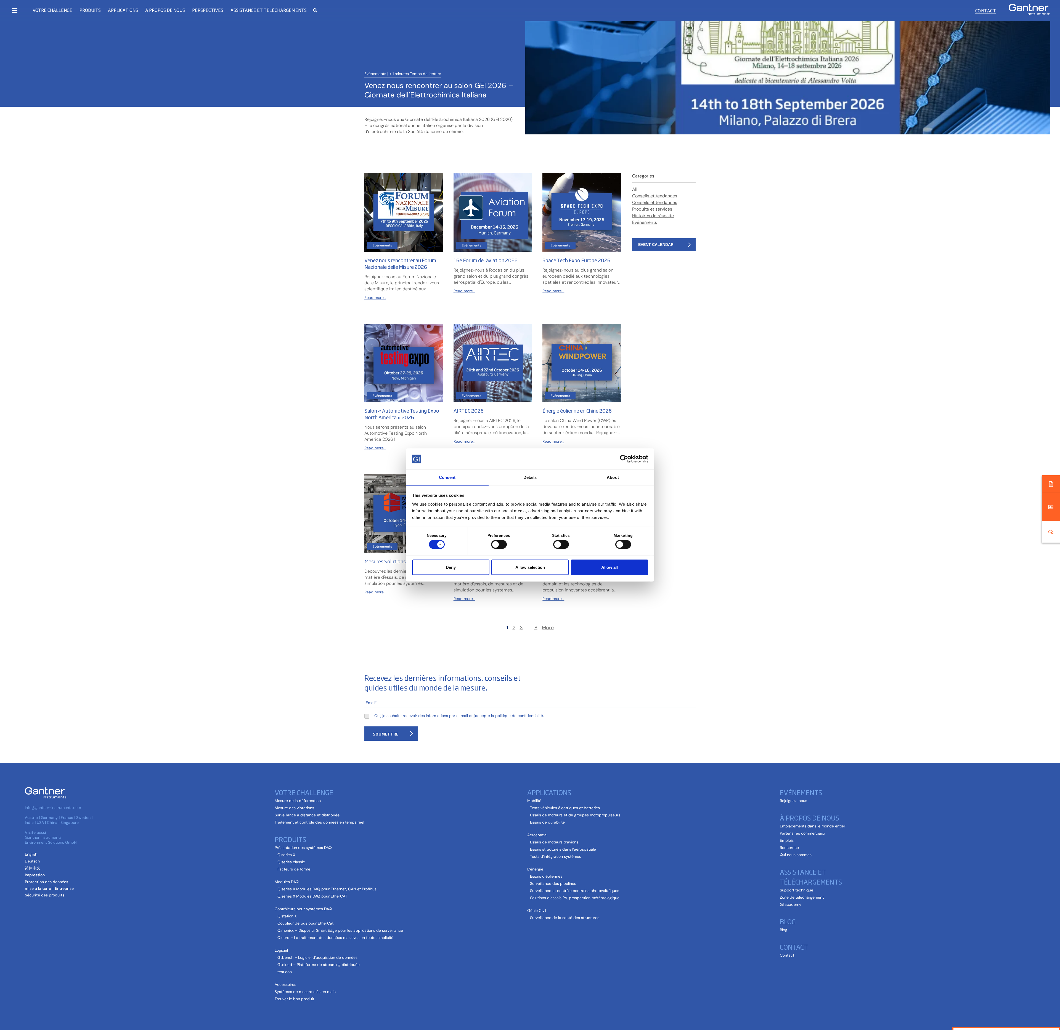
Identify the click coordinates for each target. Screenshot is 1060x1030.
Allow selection (530, 567)
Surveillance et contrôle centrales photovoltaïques (574, 890)
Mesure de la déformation (298, 800)
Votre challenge (52, 10)
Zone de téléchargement (802, 897)
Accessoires (285, 984)
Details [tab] (530, 477)
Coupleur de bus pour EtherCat (305, 923)
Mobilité (534, 800)
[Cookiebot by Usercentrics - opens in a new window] (624, 459)
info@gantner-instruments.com (53, 807)
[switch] (497, 544)
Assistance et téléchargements (811, 876)
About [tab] (613, 477)
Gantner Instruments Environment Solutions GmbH (51, 840)
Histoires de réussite (653, 216)
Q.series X (286, 854)
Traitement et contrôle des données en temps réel (319, 822)
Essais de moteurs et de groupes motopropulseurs (575, 815)
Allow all (609, 567)
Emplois (787, 840)
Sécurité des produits (44, 895)
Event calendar (656, 244)
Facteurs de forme (293, 869)
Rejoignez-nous (793, 800)
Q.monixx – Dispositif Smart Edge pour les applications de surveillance (340, 930)
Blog (788, 921)
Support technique (796, 890)
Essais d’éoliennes (546, 876)
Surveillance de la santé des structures (564, 917)
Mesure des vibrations (294, 807)
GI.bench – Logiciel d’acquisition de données (317, 957)
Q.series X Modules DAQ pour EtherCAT (312, 896)
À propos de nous (809, 817)
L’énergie (535, 869)
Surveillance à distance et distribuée (307, 815)
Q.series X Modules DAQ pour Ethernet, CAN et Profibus (327, 888)
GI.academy (790, 904)
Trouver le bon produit (294, 998)
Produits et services (652, 209)
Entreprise (64, 888)
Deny (451, 567)
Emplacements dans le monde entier (812, 826)
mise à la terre (38, 888)
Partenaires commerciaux (802, 833)
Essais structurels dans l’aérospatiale (563, 849)
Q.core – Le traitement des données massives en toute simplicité (335, 937)
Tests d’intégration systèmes (555, 856)
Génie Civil (536, 910)
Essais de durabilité (547, 822)
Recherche (789, 847)
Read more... (375, 297)
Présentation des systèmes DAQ (303, 847)
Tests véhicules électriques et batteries (565, 807)
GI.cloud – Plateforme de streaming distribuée (318, 964)
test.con (284, 971)
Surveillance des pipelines (553, 883)
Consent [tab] (447, 477)
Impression (35, 874)
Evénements (375, 73)
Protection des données (46, 881)
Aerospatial (537, 834)
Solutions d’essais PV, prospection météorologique (574, 897)
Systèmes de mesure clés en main (305, 991)
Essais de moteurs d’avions (554, 842)
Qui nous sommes (796, 854)
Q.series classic (291, 861)
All (634, 189)
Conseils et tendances (654, 196)
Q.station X (287, 916)
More (548, 628)
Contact (985, 10)
